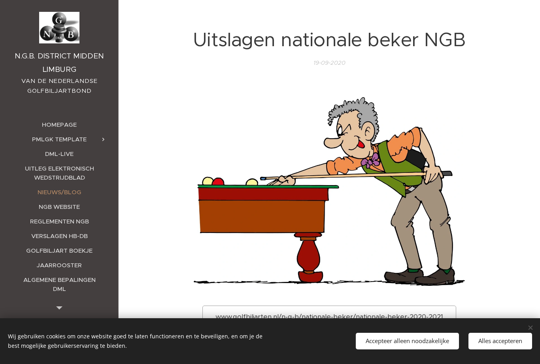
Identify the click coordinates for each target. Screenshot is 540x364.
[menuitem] (59, 124)
